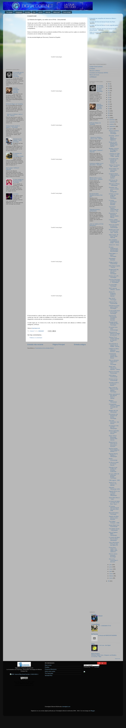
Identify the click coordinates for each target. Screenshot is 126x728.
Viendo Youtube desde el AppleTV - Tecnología (13, 126)
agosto (111, 128)
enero (111, 578)
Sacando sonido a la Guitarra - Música (114, 384)
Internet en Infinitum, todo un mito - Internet (96, 138)
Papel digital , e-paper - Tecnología (113, 255)
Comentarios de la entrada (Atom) (44, 348)
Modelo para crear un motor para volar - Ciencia (114, 231)
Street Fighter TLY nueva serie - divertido (114, 170)
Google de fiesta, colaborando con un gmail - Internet (114, 176)
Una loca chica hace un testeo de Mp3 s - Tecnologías (114, 281)
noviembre (112, 122)
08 (109, 115)
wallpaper (100, 615)
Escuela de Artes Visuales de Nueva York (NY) (96, 195)
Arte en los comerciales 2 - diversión (114, 560)
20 (109, 93)
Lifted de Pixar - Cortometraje (113, 302)
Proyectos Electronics (50, 669)
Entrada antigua (80, 344)
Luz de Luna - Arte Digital (104, 645)
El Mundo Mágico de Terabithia (14, 104)
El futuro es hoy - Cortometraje (113, 379)
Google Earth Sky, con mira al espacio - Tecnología (114, 271)
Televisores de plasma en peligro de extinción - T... (114, 334)
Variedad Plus (48, 675)
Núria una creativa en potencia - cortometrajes (114, 226)
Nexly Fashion (95, 653)
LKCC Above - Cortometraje (113, 376)
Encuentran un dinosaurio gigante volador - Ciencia (114, 215)
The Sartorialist (49, 673)
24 (109, 86)
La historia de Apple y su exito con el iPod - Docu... (114, 503)
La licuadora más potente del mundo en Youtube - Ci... (113, 161)
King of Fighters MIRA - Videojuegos (113, 534)
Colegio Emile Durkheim (96, 66)
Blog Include (48, 665)
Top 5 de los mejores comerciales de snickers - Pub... (114, 209)
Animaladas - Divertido (112, 259)
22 (109, 88)
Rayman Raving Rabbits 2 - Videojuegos (113, 455)
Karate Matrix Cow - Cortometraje (114, 526)
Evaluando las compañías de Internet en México (103, 18)
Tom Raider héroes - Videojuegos (114, 529)
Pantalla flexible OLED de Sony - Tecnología (114, 324)
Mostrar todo (117, 658)
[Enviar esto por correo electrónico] (48, 331)
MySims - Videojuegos (113, 401)
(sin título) (15, 194)
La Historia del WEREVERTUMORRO (107, 635)
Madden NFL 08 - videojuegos (113, 411)
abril (110, 571)
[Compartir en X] (52, 331)
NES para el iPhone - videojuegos (114, 184)
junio (110, 567)
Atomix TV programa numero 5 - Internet (112, 294)
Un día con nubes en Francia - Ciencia (114, 464)
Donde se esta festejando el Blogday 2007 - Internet (113, 144)
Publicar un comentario (36, 337)
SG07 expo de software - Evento (114, 289)
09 (109, 113)
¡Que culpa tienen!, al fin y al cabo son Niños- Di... (114, 544)
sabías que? (56, 12)
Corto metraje (67, 12)
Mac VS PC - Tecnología (112, 299)
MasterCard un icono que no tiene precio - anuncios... (113, 444)
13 (109, 104)
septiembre (112, 126)
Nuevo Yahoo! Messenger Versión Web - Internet (113, 438)
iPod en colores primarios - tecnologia (113, 555)
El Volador (92, 68)
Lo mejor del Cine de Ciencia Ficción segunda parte (104, 25)
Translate (96, 667)
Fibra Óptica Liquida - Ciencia (114, 266)
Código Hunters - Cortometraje (113, 263)
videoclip (47, 12)
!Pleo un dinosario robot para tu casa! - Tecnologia (114, 362)
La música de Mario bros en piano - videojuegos (114, 539)
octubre (111, 124)
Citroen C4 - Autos (114, 244)
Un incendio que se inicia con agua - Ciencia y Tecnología (100, 88)
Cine (34, 12)
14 (109, 102)
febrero (111, 576)
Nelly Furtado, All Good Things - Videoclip (113, 236)
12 (109, 106)
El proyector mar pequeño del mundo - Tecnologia (113, 416)
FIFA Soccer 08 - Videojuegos (113, 181)
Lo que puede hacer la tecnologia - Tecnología (114, 312)
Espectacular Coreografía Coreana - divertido (113, 318)
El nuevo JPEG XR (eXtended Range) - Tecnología (114, 476)
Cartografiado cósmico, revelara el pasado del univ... (114, 406)
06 (109, 581)
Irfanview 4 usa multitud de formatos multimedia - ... (113, 469)
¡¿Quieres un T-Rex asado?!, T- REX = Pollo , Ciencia (114, 155)
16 (109, 97)
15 (109, 99)
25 (109, 83)
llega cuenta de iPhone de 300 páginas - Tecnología (113, 390)
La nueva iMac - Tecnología (113, 285)
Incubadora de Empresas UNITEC (99, 72)
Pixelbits (47, 667)
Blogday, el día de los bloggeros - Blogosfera (114, 150)
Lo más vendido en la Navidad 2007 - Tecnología (18, 181)
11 (109, 108)
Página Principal (59, 344)
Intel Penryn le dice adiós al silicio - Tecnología (114, 307)
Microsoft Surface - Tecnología (114, 513)
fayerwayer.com (36, 328)
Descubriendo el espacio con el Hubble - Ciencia (114, 345)
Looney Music (95, 624)
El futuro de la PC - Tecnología (114, 276)
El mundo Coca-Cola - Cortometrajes (113, 329)
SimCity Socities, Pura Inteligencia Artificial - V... (114, 450)
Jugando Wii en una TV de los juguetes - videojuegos (114, 493)
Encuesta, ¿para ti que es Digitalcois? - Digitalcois (114, 138)
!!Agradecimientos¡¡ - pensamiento (95, 210)
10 (109, 111)
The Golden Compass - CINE (114, 522)
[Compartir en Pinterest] (55, 331)
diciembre (112, 119)
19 (109, 95)
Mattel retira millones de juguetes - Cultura (114, 368)
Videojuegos (18, 12)
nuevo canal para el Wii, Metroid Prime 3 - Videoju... (114, 396)
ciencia (40, 12)
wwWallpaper (93, 77)
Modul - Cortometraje (113, 459)
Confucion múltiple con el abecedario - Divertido (96, 164)
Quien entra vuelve (50, 671)
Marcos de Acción (94, 74)
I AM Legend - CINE (114, 480)
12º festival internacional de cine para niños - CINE (114, 508)
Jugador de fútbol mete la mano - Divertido (113, 518)
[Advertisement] (15, 40)
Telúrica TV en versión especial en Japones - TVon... (114, 339)
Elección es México (95, 70)
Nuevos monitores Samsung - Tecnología (114, 132)
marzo (111, 573)
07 (109, 117)
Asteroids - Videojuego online (114, 488)
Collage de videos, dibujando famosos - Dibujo (114, 350)
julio (110, 564)
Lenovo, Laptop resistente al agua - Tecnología (114, 221)
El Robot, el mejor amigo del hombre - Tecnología (114, 196)
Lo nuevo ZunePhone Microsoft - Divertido (113, 202)
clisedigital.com (66, 706)
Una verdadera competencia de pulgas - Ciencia (114, 241)
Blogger (93, 710)
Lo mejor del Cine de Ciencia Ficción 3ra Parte (102, 21)
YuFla (93, 644)
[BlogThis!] (50, 331)
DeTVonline (94, 634)
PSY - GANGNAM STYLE (104, 625)
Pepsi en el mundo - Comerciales (114, 372)
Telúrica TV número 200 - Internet (114, 165)
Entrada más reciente (35, 344)
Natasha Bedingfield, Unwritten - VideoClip (16, 90)
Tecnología (9, 12)
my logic (93, 614)
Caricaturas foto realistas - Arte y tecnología (17, 140)
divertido (27, 12)
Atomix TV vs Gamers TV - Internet (113, 484)
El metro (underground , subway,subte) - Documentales (114, 249)
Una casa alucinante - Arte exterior (114, 422)
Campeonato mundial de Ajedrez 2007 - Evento (113, 356)
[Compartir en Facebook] (53, 331)
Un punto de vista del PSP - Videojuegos (113, 427)
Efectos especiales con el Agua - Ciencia (114, 432)
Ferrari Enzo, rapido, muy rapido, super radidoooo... (113, 549)
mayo (111, 569)
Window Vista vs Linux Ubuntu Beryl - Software (96, 178)
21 (109, 90)
